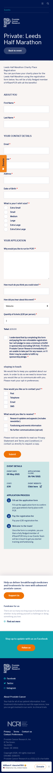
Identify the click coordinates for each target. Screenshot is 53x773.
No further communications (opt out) (26, 430)
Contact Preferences (13, 734)
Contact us (27, 731)
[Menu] (42, 3)
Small (12, 212)
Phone (7, 159)
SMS (12, 406)
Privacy (7, 731)
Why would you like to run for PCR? (20, 249)
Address (8, 174)
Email (7, 144)
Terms (16, 731)
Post (12, 393)
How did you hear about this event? (20, 299)
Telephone (14, 397)
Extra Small (15, 208)
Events (7, 10)
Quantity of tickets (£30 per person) (20, 314)
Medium (13, 216)
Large (12, 220)
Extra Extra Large (18, 229)
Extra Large (15, 225)
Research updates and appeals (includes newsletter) (28, 419)
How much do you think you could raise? (22, 285)
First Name (9, 103)
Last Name (9, 117)
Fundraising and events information (25, 425)
